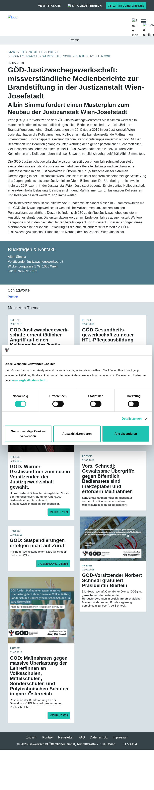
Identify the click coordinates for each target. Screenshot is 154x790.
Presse (13, 297)
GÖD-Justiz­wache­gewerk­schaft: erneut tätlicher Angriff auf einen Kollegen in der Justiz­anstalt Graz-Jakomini (39, 340)
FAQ (81, 737)
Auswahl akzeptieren (77, 434)
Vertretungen (49, 5)
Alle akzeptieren (125, 434)
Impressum (120, 737)
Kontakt (47, 737)
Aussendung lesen (53, 563)
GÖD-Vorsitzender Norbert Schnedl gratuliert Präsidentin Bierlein (112, 580)
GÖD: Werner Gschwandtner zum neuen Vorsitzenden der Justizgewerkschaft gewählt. (40, 477)
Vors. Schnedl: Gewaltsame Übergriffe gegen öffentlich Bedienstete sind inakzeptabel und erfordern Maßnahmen (108, 478)
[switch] (58, 404)
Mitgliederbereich (87, 5)
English (31, 737)
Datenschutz (99, 737)
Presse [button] (75, 40)
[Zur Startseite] (40, 21)
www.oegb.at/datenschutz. (29, 380)
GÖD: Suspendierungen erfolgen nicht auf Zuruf (37, 543)
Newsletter (65, 737)
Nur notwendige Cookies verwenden (28, 434)
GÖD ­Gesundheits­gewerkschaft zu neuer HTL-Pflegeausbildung (108, 335)
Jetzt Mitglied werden (126, 5)
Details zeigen (132, 418)
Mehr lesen (59, 512)
